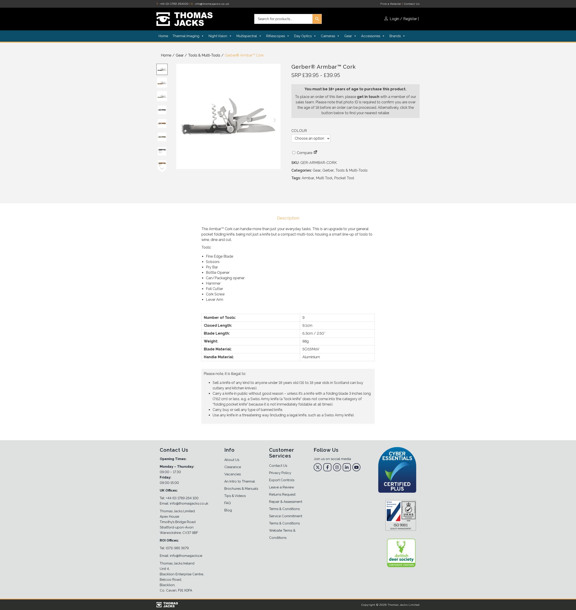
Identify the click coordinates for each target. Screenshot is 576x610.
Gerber (328, 170)
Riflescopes (275, 36)
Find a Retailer (390, 3)
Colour (299, 131)
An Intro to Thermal (239, 481)
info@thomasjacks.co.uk (212, 3)
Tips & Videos (235, 496)
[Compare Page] (315, 153)
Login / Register (403, 19)
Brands (395, 36)
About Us (231, 460)
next (274, 120)
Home (163, 36)
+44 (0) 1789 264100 (174, 3)
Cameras (328, 36)
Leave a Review (281, 487)
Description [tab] (288, 218)
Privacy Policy (280, 473)
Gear (348, 36)
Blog (228, 510)
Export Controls (281, 480)
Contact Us (412, 3)
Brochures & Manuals (241, 489)
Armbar (308, 178)
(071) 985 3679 (177, 548)
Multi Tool (324, 178)
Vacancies (232, 474)
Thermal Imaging (186, 36)
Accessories (370, 36)
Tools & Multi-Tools (204, 55)
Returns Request (282, 494)
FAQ (227, 503)
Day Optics (303, 36)
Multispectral (246, 36)
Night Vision (218, 36)
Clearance (232, 467)
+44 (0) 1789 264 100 (182, 498)
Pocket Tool (344, 178)
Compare (304, 153)
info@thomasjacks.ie (186, 556)
